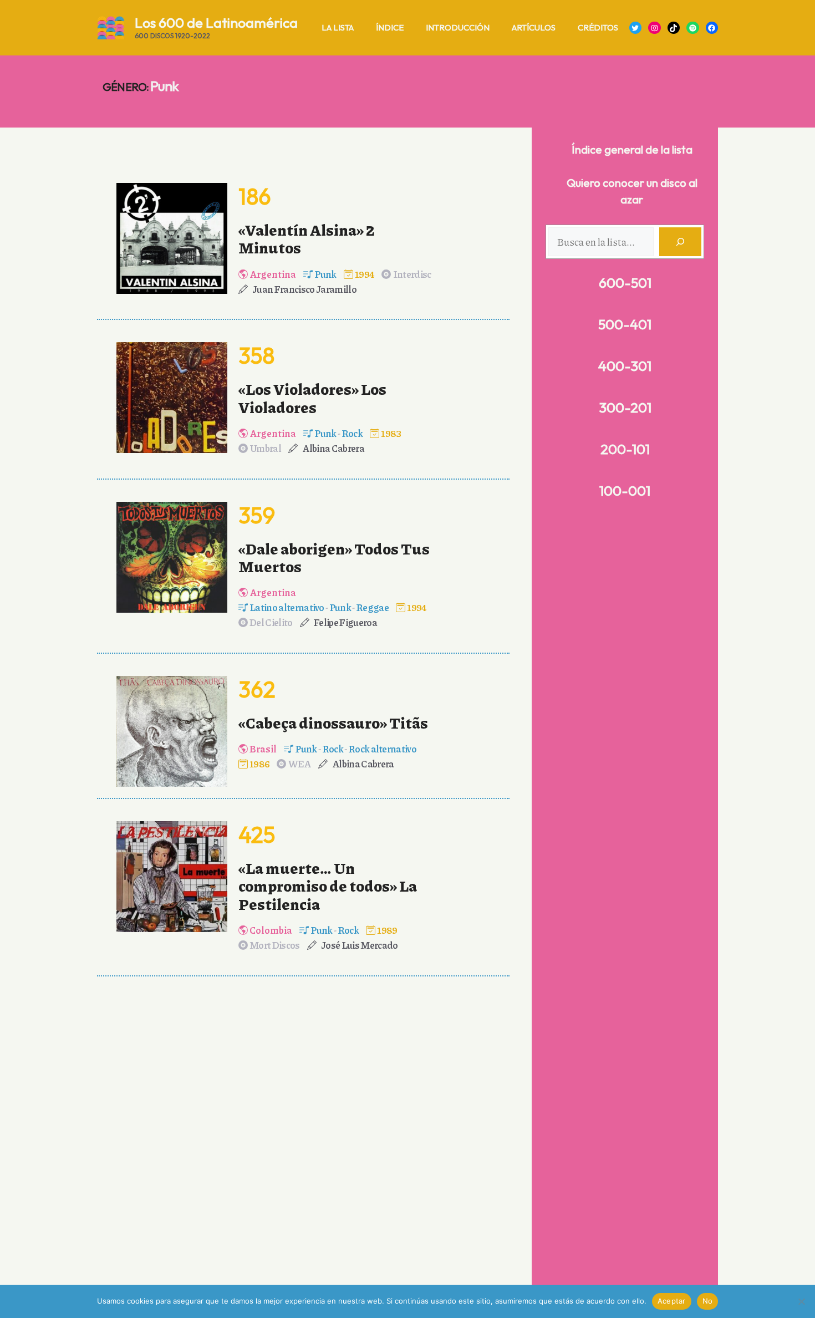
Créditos (598, 27)
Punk (325, 274)
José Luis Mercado (359, 944)
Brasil (263, 748)
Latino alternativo (286, 607)
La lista (338, 27)
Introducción (458, 27)
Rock (352, 433)
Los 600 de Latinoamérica (216, 23)
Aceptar (672, 1300)
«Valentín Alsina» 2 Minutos (306, 238)
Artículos (534, 27)
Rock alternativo (382, 748)
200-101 (625, 449)
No (707, 1300)
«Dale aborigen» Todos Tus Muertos (334, 557)
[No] (801, 1301)
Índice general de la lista (632, 149)
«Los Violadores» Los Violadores (312, 397)
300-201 (625, 407)
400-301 (624, 366)
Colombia (270, 930)
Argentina (272, 274)
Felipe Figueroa (345, 622)
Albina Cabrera (333, 448)
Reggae (372, 607)
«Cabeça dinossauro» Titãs (333, 722)
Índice (390, 27)
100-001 (624, 491)
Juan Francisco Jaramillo (304, 289)
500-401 (624, 324)
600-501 (625, 283)
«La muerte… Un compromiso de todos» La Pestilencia (327, 885)
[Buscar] (680, 241)
